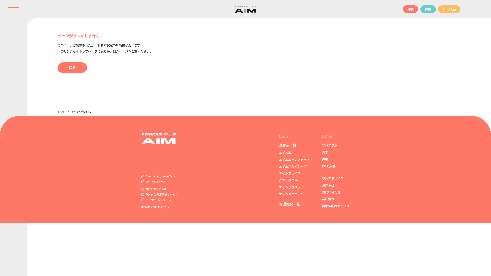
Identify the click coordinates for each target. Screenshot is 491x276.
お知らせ (328, 185)
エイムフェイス (290, 173)
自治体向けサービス (336, 206)
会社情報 (328, 199)
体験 (428, 9)
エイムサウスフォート (294, 187)
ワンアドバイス (333, 178)
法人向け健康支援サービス (161, 194)
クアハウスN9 (288, 180)
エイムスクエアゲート (294, 194)
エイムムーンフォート (294, 159)
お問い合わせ (331, 192)
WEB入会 (449, 9)
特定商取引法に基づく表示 (155, 207)
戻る (72, 68)
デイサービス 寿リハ (158, 199)
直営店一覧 (287, 145)
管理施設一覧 (289, 204)
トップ (61, 112)
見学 (410, 9)
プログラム (329, 145)
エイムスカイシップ (293, 166)
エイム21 (285, 152)
